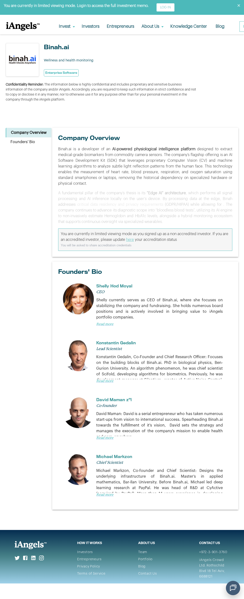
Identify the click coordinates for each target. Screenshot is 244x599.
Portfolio (145, 559)
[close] (238, 5)
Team (142, 552)
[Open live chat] (233, 588)
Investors (85, 552)
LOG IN (165, 7)
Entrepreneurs (89, 559)
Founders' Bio (22, 142)
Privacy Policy (88, 566)
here (130, 240)
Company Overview (29, 133)
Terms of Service (91, 573)
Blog (142, 566)
